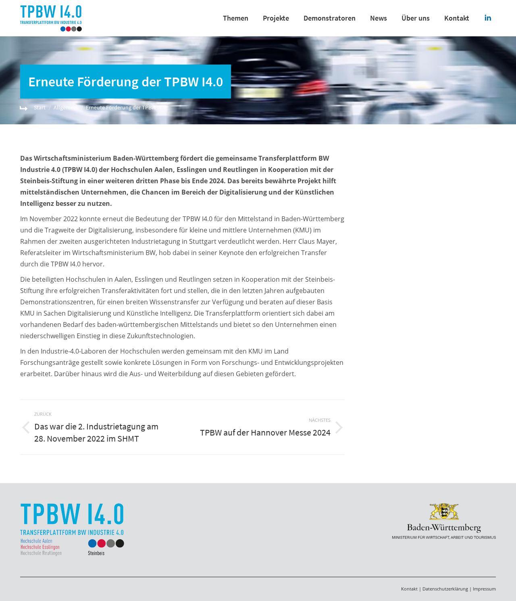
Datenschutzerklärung (445, 589)
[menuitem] (235, 18)
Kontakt (409, 589)
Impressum (484, 589)
